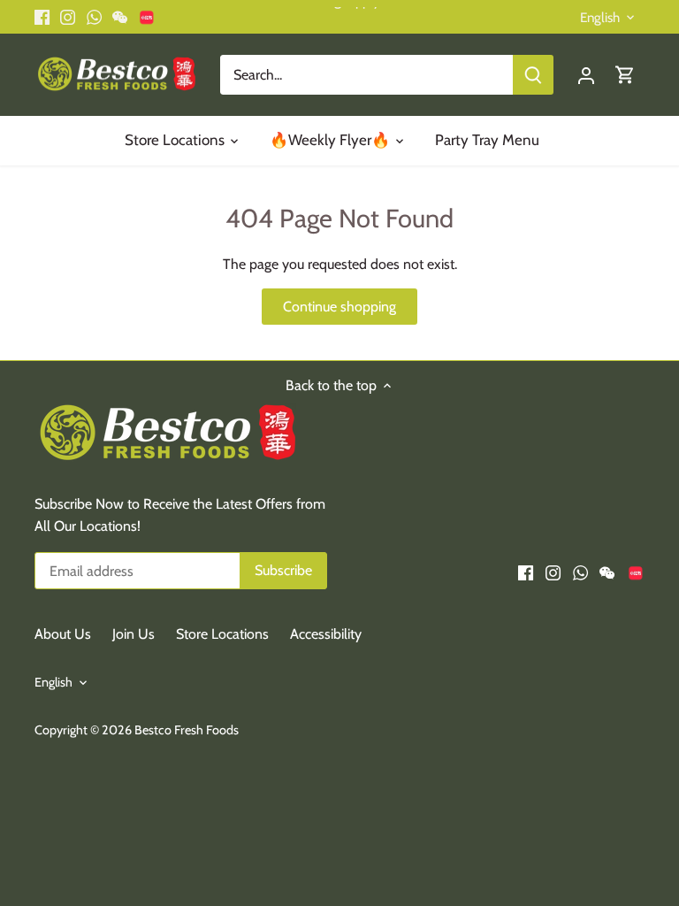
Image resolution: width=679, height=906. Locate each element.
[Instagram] (504, 818)
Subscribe (579, 760)
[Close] (641, 602)
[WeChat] (558, 818)
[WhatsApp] (530, 818)
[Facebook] (476, 818)
